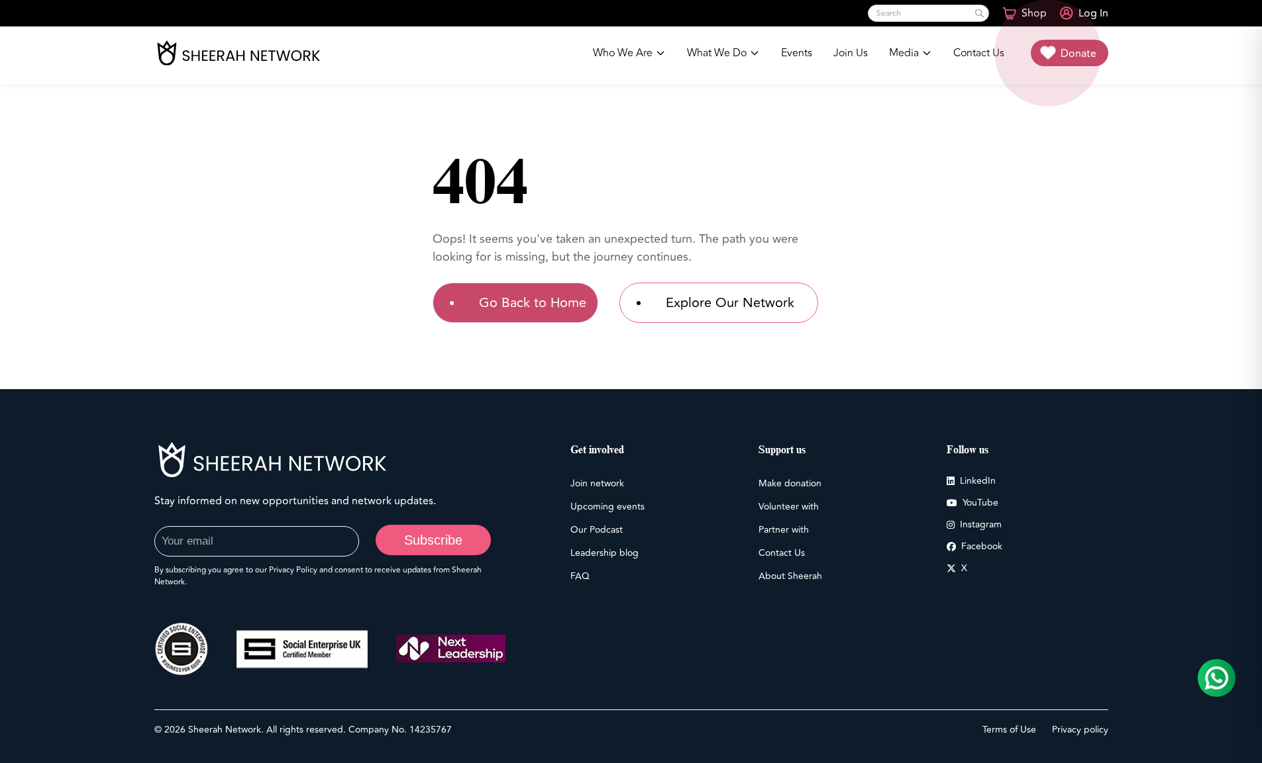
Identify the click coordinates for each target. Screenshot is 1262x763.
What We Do (717, 53)
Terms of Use (1009, 730)
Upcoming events (607, 507)
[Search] (979, 13)
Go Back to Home (532, 302)
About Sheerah (790, 576)
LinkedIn (978, 481)
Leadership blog (604, 553)
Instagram (981, 524)
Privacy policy (1080, 730)
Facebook (981, 546)
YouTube (980, 503)
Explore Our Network (730, 302)
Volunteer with (789, 507)
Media (904, 53)
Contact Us (978, 53)
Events (796, 53)
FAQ (580, 576)
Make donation (790, 483)
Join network (597, 483)
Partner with (784, 530)
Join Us (850, 53)
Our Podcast (596, 530)
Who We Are (623, 53)
